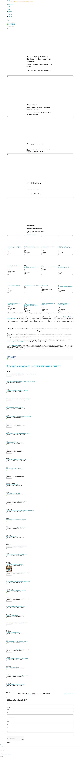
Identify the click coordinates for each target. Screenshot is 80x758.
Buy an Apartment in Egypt (19, 341)
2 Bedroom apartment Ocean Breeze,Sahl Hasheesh (64, 304)
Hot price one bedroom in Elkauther (48, 266)
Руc (8, 20)
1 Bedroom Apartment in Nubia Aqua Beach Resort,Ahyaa (18, 572)
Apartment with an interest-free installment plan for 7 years (64, 267)
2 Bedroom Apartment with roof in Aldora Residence (14, 304)
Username (2, 746)
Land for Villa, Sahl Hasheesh (12, 615)
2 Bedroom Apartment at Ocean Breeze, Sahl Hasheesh (17, 598)
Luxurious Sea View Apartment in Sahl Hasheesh (16, 519)
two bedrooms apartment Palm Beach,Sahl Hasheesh (17, 641)
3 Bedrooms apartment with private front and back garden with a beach (31, 247)
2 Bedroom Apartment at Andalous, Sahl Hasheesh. (48, 304)
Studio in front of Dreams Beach (12, 667)
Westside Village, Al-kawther (12, 484)
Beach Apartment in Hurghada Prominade (13, 266)
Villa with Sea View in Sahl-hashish (31, 285)
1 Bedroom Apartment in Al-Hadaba (65, 286)
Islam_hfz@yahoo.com (11, 356)
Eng (8, 19)
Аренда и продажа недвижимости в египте (34, 366)
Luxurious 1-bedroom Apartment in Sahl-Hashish (16, 459)
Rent (9, 7)
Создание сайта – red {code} (68, 694)
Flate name (9, 703)
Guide (9, 12)
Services (10, 11)
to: (7, 719)
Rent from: (9, 707)
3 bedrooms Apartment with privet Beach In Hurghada (48, 247)
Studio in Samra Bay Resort (11, 536)
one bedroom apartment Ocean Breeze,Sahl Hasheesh (17, 675)
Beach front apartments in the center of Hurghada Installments (31, 267)
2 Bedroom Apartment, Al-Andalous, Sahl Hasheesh (16, 546)
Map (9, 6)
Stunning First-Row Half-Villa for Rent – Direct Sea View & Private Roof (14, 247)
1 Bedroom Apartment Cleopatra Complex (14, 564)
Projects (10, 14)
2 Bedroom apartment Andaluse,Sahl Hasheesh (16, 590)
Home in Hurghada (15, 345)
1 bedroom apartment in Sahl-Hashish (13, 450)
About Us (10, 16)
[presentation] (11, 717)
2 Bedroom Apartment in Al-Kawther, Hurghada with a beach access (31, 305)
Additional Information (11, 731)
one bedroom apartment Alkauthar (13, 632)
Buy (9, 9)
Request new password (6, 754)
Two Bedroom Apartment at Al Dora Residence (15, 684)
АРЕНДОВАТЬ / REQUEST (31, 153)
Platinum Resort (44, 285)
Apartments (10, 4)
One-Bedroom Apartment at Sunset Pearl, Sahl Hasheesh (18, 581)
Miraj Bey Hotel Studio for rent (13, 285)
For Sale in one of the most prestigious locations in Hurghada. (65, 247)
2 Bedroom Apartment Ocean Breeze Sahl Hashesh (16, 554)
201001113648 (12, 23)
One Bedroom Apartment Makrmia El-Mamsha (15, 606)
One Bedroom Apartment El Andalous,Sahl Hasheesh (17, 658)
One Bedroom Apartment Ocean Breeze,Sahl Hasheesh (17, 649)
